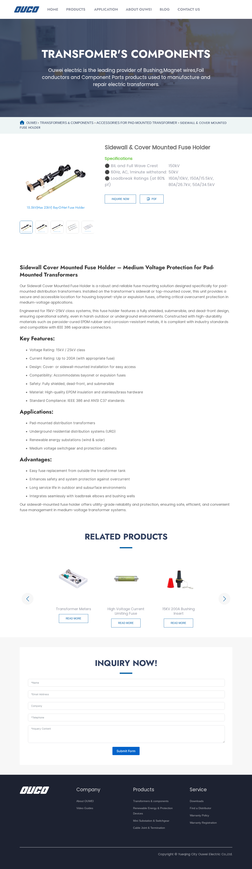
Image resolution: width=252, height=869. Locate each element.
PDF (154, 199)
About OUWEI (85, 801)
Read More (73, 618)
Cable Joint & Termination (149, 827)
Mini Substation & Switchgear (151, 820)
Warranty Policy (199, 815)
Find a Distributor (200, 808)
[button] (27, 599)
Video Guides (84, 808)
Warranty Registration (203, 822)
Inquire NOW (120, 199)
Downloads (197, 801)
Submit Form (126, 751)
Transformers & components (151, 801)
